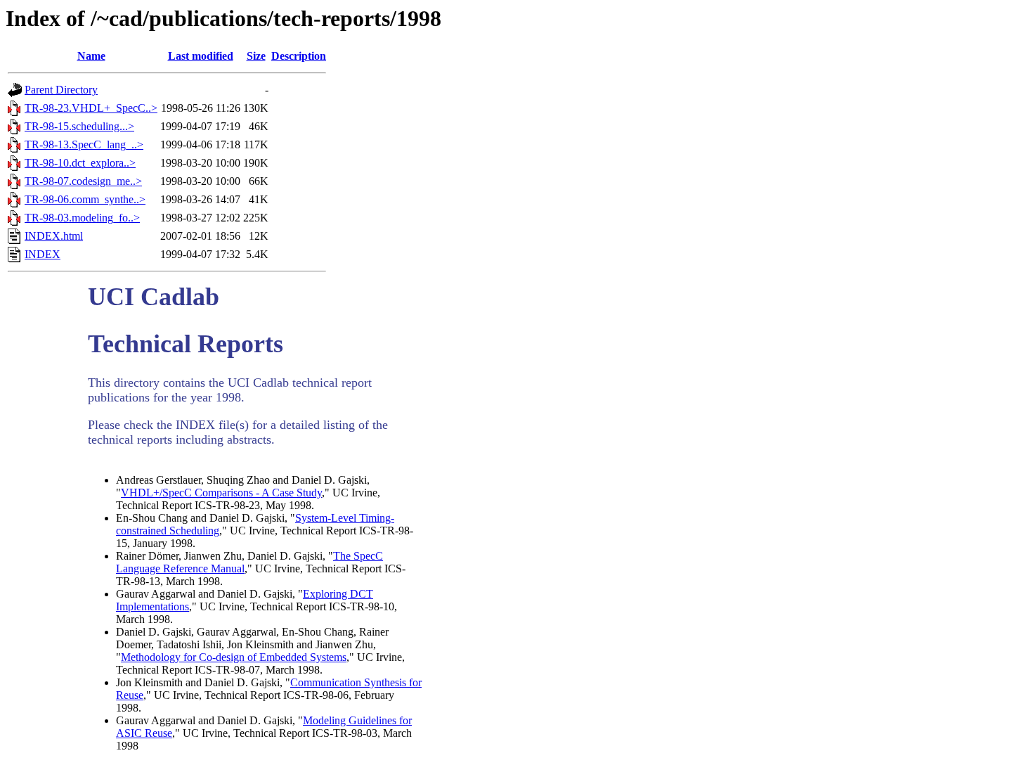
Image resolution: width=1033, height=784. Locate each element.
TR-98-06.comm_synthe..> (85, 199)
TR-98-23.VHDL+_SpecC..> (91, 108)
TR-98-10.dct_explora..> (80, 163)
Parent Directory (61, 90)
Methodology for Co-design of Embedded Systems (233, 657)
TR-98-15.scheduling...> (79, 126)
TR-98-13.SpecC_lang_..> (84, 144)
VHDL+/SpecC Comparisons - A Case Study (221, 493)
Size (256, 56)
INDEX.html (54, 236)
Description (298, 56)
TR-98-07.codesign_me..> (83, 181)
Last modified (200, 56)
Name (91, 56)
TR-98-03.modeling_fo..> (82, 218)
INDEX (42, 254)
